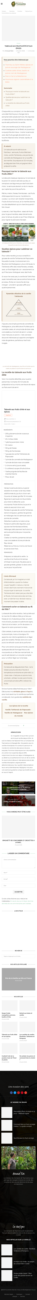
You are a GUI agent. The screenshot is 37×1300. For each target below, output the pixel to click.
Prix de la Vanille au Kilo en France (18, 978)
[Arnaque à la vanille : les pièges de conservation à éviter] (6, 1262)
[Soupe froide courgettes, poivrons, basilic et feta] (10, 1005)
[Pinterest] (22, 1092)
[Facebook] (11, 1092)
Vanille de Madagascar (13, 713)
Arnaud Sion (9, 51)
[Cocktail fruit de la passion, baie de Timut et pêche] (10, 1048)
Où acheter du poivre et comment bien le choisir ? (27, 1058)
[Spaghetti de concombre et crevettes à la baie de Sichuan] (18, 827)
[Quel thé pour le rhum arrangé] (6, 1138)
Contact (27, 1294)
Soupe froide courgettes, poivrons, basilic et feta (8, 1015)
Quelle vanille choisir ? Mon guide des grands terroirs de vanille (23, 1275)
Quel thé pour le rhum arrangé (24, 1138)
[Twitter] (15, 1092)
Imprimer (8, 415)
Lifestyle (14, 1296)
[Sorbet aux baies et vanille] (27, 1005)
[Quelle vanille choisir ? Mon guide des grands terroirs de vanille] (6, 1275)
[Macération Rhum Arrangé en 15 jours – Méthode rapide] (6, 1112)
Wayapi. (33, 1289)
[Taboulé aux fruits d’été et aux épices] (10, 1027)
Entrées (20, 11)
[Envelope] (25, 1092)
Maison (4, 11)
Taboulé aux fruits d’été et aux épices (9, 1035)
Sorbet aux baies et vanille (25, 1014)
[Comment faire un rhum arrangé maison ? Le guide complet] (6, 1125)
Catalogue (19, 1294)
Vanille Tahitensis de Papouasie (18, 710)
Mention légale (8, 1294)
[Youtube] (18, 1092)
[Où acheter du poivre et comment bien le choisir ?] (27, 1048)
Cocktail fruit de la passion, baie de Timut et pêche (9, 1058)
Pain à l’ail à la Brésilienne (15, 76)
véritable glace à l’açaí (22, 691)
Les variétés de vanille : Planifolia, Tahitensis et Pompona (27, 1036)
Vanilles (22, 1296)
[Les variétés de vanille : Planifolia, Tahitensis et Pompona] (27, 1027)
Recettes (11, 11)
